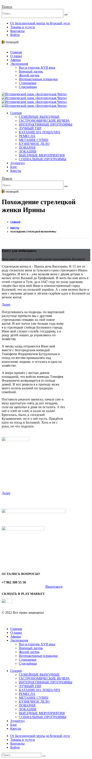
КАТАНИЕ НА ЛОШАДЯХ (39, 132)
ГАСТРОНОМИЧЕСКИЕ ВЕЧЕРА (44, 120)
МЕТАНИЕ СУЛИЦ (33, 140)
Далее (6, 304)
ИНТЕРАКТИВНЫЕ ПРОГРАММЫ (45, 124)
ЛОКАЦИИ (27, 151)
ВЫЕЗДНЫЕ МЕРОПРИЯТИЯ (42, 155)
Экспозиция (19, 63)
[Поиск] (65, 14)
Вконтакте (53, 586)
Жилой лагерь (29, 75)
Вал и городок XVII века (37, 67)
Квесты (15, 171)
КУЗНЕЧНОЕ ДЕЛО (34, 144)
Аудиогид (17, 163)
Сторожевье (27, 83)
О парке (16, 56)
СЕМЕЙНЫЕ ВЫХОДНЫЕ (39, 117)
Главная (16, 52)
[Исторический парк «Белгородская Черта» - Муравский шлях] (34, 96)
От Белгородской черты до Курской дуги (40, 23)
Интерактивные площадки (38, 79)
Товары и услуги (22, 27)
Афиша (15, 60)
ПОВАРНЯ (27, 147)
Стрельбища (28, 87)
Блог (13, 167)
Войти (15, 35)
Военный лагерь (31, 71)
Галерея (16, 113)
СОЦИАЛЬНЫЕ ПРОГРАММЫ (42, 159)
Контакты (17, 31)
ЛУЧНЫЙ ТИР (30, 128)
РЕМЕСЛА (27, 136)
